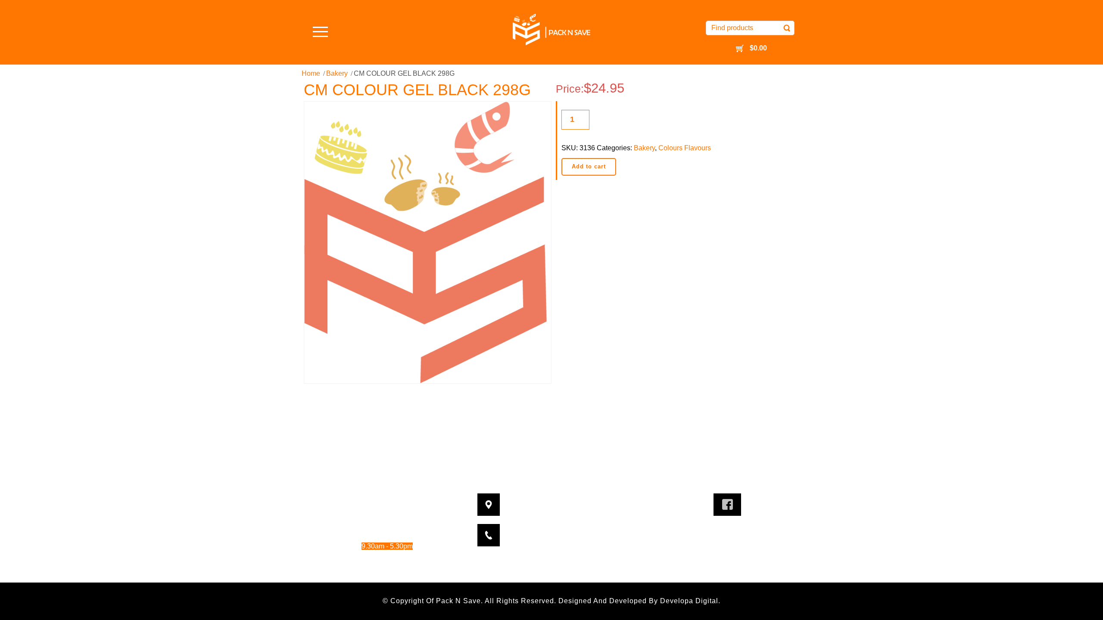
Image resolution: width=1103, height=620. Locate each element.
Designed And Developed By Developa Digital (638, 600)
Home (311, 73)
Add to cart (589, 166)
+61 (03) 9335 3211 (566, 529)
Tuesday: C (367, 511)
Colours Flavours (684, 148)
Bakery (337, 73)
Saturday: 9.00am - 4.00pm (376, 557)
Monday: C (367, 499)
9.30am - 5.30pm (395, 523)
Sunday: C (367, 570)
